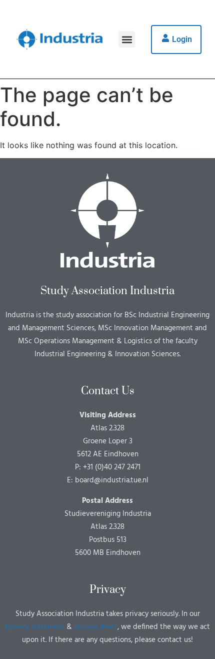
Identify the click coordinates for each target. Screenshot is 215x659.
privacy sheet (96, 627)
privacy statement (35, 627)
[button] (126, 39)
